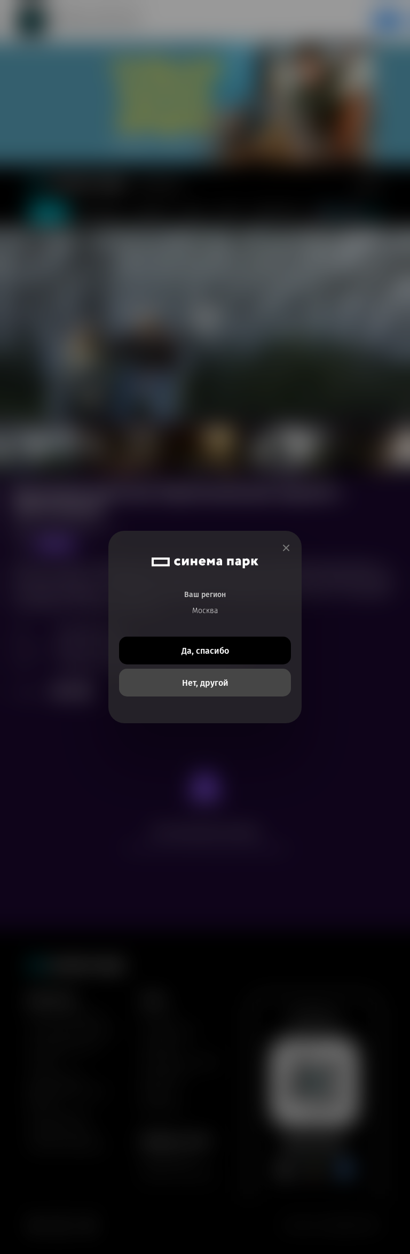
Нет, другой (205, 683)
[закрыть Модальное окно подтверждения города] (286, 548)
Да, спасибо (205, 651)
